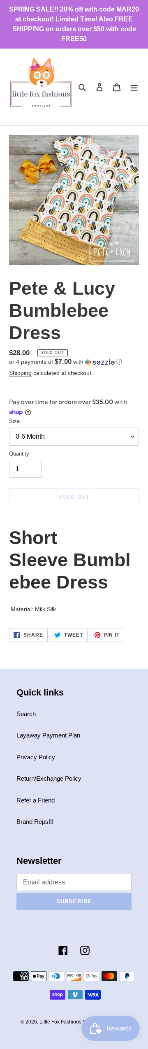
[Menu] (134, 87)
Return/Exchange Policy (48, 778)
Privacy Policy (35, 757)
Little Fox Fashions (60, 1022)
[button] (65, 362)
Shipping (20, 373)
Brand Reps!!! (34, 821)
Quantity (19, 454)
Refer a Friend (35, 800)
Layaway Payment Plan (48, 735)
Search (26, 713)
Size (14, 421)
